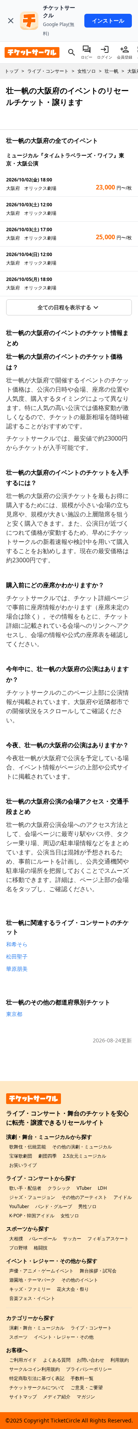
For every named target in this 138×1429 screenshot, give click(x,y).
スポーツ (18, 1337)
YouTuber (19, 1206)
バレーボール (43, 1238)
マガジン (86, 1396)
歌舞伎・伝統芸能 (27, 1146)
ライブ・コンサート (91, 1327)
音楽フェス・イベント (32, 1298)
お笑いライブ (23, 1165)
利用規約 (119, 1360)
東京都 (14, 1013)
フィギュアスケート (108, 1238)
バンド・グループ (53, 1206)
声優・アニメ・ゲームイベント (41, 1270)
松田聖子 (17, 956)
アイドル (122, 1197)
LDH (102, 1188)
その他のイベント (79, 1280)
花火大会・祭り (73, 1289)
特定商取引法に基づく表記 (36, 1378)
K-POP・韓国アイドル (31, 1215)
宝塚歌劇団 (20, 1156)
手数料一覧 (82, 1378)
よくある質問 (57, 1360)
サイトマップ (23, 1396)
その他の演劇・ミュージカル (82, 1146)
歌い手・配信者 (25, 1188)
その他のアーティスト (84, 1197)
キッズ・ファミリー (30, 1289)
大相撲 (16, 1238)
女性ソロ (70, 1215)
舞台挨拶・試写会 (98, 1270)
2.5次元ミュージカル (84, 1156)
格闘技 (41, 1247)
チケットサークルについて (36, 1387)
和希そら (17, 944)
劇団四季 (47, 1156)
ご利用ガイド (23, 1360)
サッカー (72, 1238)
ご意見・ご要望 (87, 1387)
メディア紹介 (57, 1396)
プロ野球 (18, 1247)
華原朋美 (17, 968)
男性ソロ (87, 1206)
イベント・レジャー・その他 (64, 1337)
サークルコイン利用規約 (34, 1369)
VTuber (84, 1188)
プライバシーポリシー (89, 1369)
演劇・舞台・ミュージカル (36, 1327)
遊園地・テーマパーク (32, 1280)
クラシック (59, 1188)
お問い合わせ (90, 1360)
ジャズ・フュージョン (32, 1197)
